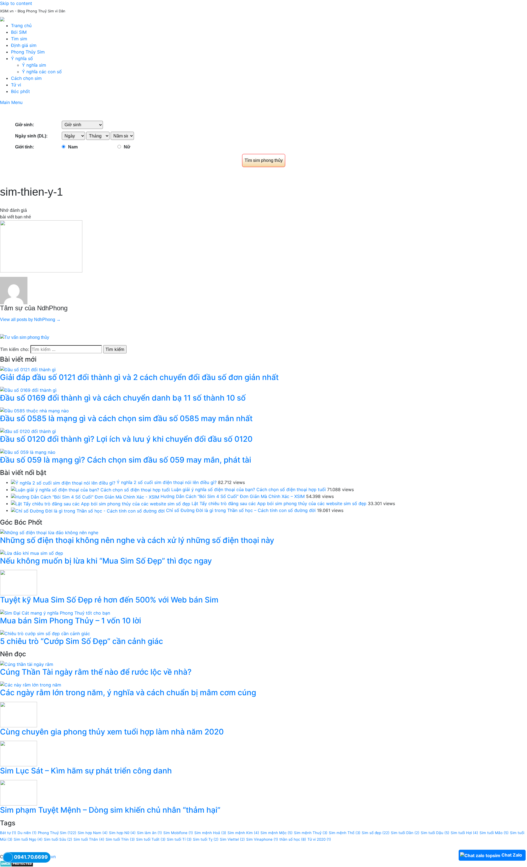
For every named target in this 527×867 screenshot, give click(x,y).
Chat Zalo (511, 855)
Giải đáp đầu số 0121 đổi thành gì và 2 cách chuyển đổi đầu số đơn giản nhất (139, 377)
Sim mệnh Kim (243, 833)
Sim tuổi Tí (179, 839)
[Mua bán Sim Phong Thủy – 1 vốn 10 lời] (55, 612)
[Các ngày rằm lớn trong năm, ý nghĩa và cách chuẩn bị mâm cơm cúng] (30, 684)
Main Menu (11, 102)
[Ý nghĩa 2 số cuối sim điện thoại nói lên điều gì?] (63, 482)
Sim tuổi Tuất (151, 839)
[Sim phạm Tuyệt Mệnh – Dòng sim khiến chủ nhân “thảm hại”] (18, 792)
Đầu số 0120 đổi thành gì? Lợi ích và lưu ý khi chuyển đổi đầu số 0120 (126, 439)
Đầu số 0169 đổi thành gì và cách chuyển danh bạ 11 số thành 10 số (123, 397)
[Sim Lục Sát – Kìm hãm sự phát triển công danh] (18, 753)
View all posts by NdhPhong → (30, 319)
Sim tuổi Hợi (464, 833)
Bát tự (8, 833)
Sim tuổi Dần (405, 833)
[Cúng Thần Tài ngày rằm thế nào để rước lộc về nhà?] (26, 663)
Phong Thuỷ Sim (57, 833)
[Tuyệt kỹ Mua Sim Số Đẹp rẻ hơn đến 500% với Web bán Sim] (18, 582)
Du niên (27, 833)
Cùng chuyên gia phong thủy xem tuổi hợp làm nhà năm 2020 (112, 731)
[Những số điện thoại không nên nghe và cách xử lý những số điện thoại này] (49, 532)
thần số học (292, 839)
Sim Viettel (232, 839)
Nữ (127, 147)
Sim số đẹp (375, 833)
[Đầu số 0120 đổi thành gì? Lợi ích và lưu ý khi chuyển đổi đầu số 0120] (28, 431)
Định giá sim (24, 45)
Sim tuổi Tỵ (205, 839)
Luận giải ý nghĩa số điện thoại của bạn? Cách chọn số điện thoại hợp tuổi (248, 489)
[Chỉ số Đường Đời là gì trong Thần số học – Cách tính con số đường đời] (88, 510)
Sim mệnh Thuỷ (310, 833)
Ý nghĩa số (22, 58)
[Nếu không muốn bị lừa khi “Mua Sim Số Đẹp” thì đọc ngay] (31, 552)
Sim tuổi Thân (89, 839)
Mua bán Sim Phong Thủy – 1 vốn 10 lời (70, 620)
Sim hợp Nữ (122, 833)
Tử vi (16, 85)
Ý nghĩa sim (34, 65)
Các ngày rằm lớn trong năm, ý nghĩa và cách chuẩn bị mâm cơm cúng (128, 692)
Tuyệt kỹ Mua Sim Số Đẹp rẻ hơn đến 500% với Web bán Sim (109, 599)
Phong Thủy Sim (28, 52)
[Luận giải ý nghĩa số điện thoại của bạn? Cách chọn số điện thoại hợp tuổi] (90, 489)
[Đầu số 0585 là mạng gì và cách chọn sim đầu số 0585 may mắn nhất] (34, 410)
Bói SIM (19, 32)
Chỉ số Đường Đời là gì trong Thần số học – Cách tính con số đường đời (241, 510)
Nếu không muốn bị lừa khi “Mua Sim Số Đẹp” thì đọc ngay (106, 560)
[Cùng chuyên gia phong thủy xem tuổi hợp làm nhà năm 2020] (18, 714)
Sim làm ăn (149, 833)
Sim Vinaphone (262, 839)
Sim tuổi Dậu (435, 833)
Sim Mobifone (178, 833)
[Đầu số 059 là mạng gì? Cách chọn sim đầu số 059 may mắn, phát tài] (27, 451)
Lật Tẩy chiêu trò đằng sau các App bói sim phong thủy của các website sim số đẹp (279, 503)
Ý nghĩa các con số (42, 71)
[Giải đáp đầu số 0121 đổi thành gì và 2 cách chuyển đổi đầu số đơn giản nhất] (28, 369)
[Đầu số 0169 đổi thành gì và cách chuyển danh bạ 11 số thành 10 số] (28, 389)
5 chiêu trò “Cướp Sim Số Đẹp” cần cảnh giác (81, 641)
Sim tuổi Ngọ (28, 839)
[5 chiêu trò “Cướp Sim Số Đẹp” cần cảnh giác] (45, 633)
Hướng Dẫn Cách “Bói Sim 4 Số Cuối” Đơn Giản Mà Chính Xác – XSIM (233, 496)
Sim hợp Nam (93, 833)
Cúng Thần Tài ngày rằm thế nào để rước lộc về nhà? (96, 672)
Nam (73, 147)
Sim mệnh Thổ (344, 833)
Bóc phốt (20, 91)
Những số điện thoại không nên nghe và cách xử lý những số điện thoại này (137, 540)
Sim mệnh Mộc (276, 833)
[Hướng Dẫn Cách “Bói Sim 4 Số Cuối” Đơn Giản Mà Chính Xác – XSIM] (85, 496)
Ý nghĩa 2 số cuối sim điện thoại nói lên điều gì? (167, 482)
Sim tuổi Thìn (120, 839)
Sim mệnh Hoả (210, 833)
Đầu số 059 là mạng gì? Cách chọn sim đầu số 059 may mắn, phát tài (125, 460)
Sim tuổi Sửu (58, 839)
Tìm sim (19, 38)
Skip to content (16, 3)
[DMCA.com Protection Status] (16, 863)
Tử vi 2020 (319, 839)
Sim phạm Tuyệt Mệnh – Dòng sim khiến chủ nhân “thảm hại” (110, 810)
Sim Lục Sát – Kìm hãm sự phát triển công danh (86, 770)
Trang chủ (21, 25)
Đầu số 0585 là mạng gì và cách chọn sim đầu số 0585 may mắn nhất (126, 418)
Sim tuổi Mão (494, 833)
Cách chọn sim (26, 78)
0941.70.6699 (31, 857)
